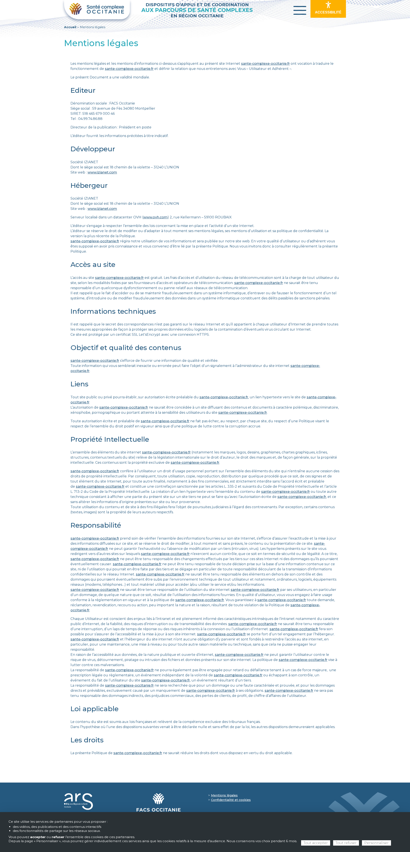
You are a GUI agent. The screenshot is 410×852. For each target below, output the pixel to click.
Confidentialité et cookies (231, 800)
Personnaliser (376, 843)
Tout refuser (346, 843)
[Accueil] (97, 9)
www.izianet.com (102, 172)
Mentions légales (224, 795)
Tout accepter (315, 843)
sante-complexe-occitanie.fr (265, 64)
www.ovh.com (155, 217)
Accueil (70, 27)
